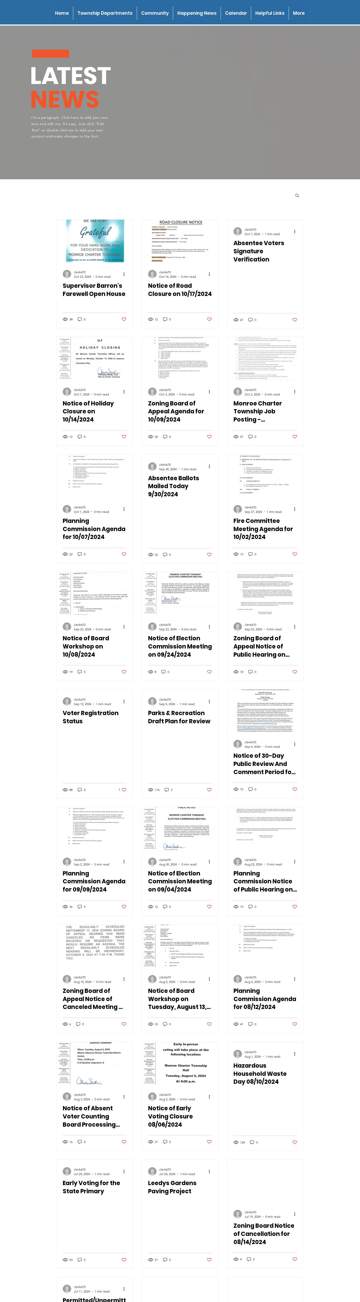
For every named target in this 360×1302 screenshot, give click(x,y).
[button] (105, 13)
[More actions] (126, 274)
